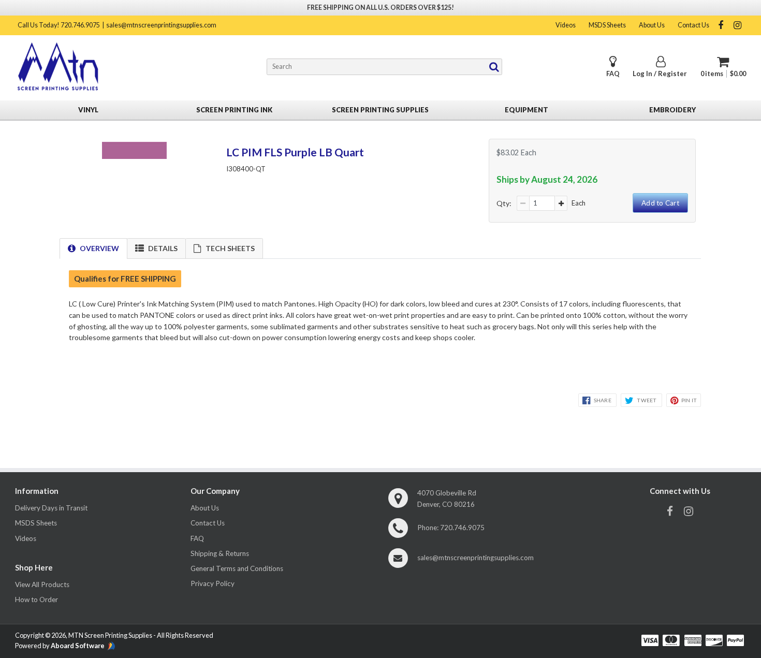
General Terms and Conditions (237, 568)
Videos (565, 25)
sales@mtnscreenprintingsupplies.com (161, 25)
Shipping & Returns (220, 553)
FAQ (613, 74)
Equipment (526, 110)
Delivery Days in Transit (51, 508)
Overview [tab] (99, 248)
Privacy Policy (213, 583)
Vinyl (88, 110)
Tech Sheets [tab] (230, 248)
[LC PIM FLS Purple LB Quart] (134, 155)
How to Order (36, 599)
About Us (652, 25)
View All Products (42, 584)
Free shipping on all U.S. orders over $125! (380, 7)
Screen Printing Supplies (380, 110)
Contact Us (693, 25)
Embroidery (672, 110)
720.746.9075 (462, 527)
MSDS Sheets (607, 25)
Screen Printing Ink (234, 110)
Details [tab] (163, 248)
